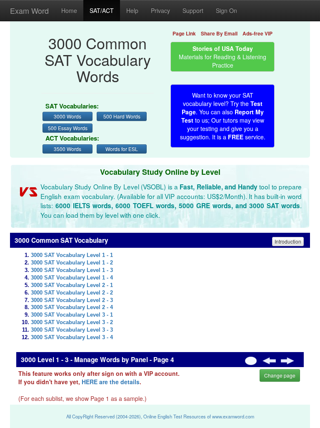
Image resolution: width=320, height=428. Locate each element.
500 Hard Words (121, 116)
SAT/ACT (102, 10)
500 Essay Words (68, 127)
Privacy (160, 10)
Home (69, 10)
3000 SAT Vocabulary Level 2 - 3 (72, 300)
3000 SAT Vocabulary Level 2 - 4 (72, 307)
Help (132, 10)
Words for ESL (121, 148)
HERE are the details (111, 382)
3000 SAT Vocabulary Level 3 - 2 (72, 322)
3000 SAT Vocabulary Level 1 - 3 (72, 270)
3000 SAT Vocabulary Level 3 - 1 (72, 315)
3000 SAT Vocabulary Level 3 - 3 (72, 330)
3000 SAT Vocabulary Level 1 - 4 (72, 278)
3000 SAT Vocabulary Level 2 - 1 (72, 285)
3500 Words (67, 148)
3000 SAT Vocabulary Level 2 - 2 (72, 293)
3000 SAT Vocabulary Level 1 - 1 (72, 255)
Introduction (288, 241)
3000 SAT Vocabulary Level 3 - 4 (72, 337)
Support (192, 10)
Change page (279, 375)
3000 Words (67, 116)
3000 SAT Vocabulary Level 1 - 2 (72, 263)
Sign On (226, 10)
